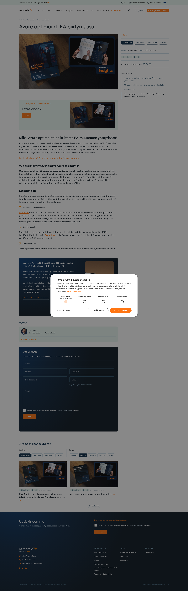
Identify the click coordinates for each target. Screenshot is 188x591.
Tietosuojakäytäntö (73, 291)
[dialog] (94, 295)
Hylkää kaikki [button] (98, 310)
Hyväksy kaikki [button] (120, 310)
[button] (63, 310)
